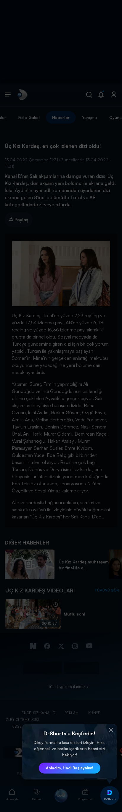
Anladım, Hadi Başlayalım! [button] (69, 768)
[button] (111, 730)
